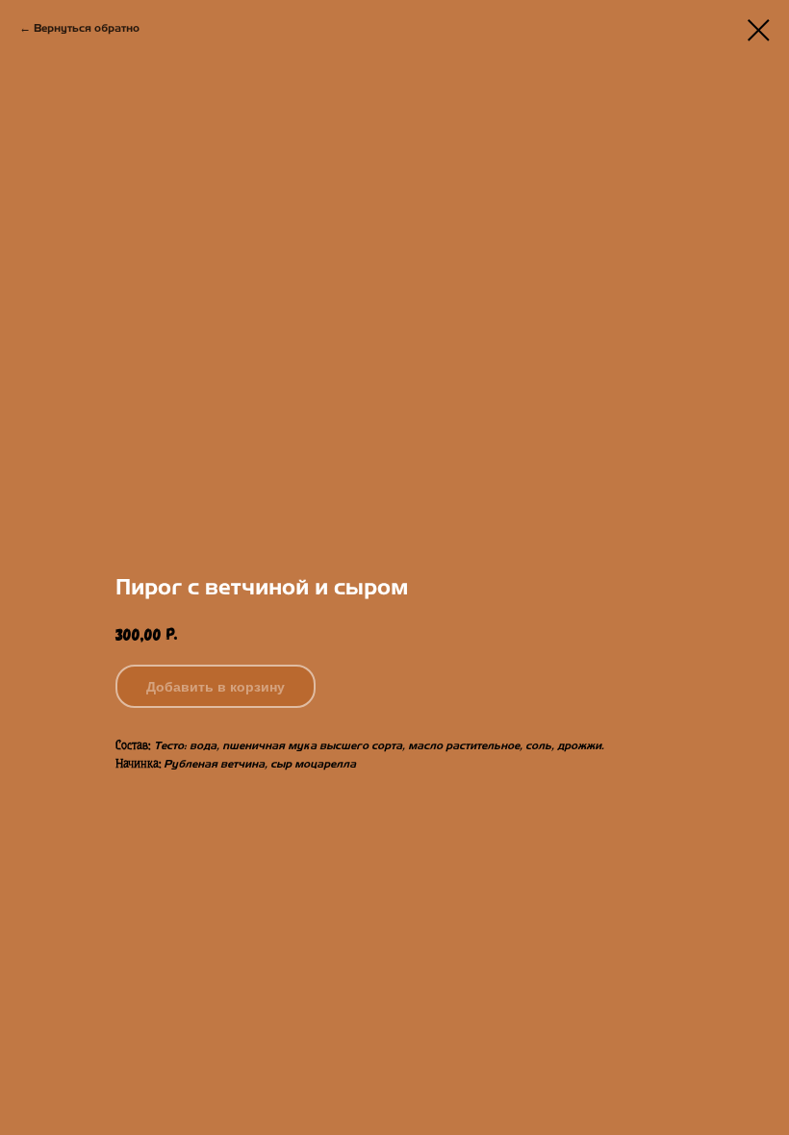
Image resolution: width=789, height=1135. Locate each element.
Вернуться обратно (87, 28)
